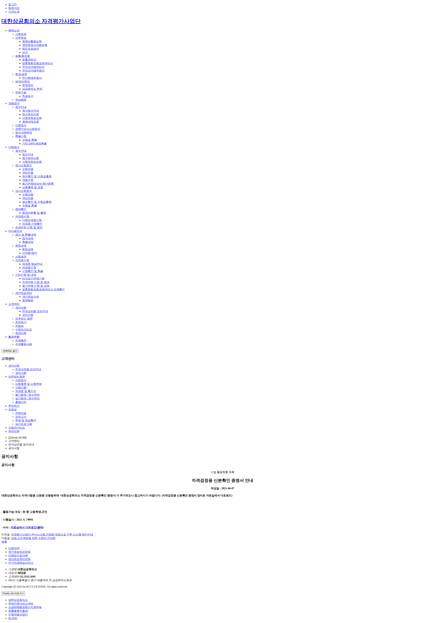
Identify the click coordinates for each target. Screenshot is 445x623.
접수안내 (20, 107)
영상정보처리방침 (19, 559)
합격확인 (20, 209)
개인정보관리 (23, 293)
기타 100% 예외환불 (34, 143)
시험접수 (20, 125)
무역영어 (27, 85)
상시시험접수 (23, 190)
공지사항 (20, 307)
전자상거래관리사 (33, 66)
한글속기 (27, 96)
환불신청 (20, 136)
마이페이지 (15, 231)
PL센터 (12, 618)
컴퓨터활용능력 (32, 41)
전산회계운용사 (32, 77)
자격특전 (20, 340)
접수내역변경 (23, 132)
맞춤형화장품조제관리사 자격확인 (43, 289)
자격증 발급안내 (32, 263)
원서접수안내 (30, 110)
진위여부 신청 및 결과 (35, 282)
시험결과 (20, 256)
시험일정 (20, 34)
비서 (25, 52)
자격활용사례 (23, 344)
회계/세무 (21, 74)
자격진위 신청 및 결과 (28, 227)
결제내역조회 (30, 121)
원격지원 (20, 333)
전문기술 (20, 92)
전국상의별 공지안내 (35, 311)
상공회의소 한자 (32, 88)
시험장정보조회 (32, 118)
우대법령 (20, 99)
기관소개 (13, 11)
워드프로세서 (30, 48)
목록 (4, 541)
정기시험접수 (23, 165)
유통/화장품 (22, 56)
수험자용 (27, 169)
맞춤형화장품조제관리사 (37, 63)
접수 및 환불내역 (25, 234)
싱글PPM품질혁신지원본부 (25, 607)
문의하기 (20, 322)
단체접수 (13, 147)
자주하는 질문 (24, 318)
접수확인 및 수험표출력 (36, 176)
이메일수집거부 (18, 555)
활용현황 (13, 336)
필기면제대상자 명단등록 (38, 183)
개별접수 (13, 103)
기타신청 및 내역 (25, 274)
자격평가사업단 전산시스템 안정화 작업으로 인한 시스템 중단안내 (52, 534)
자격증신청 (22, 216)
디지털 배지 (29, 252)
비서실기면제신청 (33, 278)
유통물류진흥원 (18, 610)
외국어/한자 (22, 81)
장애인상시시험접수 (27, 128)
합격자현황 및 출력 (34, 212)
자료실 (19, 325)
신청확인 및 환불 (32, 271)
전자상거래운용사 (33, 70)
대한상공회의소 (18, 600)
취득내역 (20, 245)
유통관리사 (29, 59)
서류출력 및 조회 (32, 187)
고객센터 (13, 304)
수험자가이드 (23, 329)
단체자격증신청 (32, 220)
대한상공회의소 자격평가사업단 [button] (41, 21)
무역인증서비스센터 (20, 603)
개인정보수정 (30, 296)
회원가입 (13, 8)
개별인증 (27, 180)
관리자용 (27, 172)
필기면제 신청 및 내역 (35, 285)
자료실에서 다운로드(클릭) (27, 527)
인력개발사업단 (18, 614)
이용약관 (13, 548)
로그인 (12, 4)
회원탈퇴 (27, 300)
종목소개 (13, 30)
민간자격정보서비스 (20, 562)
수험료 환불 (29, 139)
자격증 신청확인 (32, 223)
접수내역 (27, 238)
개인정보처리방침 (19, 551)
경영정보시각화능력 (34, 45)
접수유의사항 (30, 114)
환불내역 (27, 242)
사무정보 (20, 37)
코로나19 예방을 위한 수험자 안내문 (33, 538)
